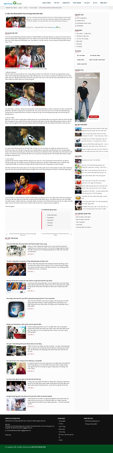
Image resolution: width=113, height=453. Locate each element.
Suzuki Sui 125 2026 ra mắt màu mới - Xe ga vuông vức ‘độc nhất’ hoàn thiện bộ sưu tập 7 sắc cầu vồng (95, 146)
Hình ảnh (103, 3)
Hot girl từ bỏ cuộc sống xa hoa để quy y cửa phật (24, 361)
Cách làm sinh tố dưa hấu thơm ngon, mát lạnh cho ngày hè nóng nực (94, 182)
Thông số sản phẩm (91, 424)
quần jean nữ (82, 64)
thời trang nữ (80, 222)
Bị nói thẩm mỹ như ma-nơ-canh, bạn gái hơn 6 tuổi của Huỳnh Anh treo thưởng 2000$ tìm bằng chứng (94, 188)
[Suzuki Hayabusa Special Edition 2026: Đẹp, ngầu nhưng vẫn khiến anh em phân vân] (78, 129)
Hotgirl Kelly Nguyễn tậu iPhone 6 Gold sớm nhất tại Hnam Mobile (29, 396)
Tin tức (26, 7)
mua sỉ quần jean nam (83, 217)
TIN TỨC (56, 3)
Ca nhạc (79, 46)
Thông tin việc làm (83, 36)
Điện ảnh (79, 41)
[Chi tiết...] (31, 254)
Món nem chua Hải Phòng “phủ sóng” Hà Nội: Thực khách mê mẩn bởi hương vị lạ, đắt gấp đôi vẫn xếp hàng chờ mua (94, 172)
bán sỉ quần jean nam (97, 60)
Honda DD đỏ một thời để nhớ (91, 160)
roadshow (50, 217)
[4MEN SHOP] (87, 97)
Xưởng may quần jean (84, 23)
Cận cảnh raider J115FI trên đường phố (93, 175)
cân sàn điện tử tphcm (83, 227)
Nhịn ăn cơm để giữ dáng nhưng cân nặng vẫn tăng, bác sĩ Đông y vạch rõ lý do (94, 167)
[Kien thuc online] (13, 3)
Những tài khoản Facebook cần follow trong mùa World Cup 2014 (29, 280)
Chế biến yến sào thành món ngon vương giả (94, 197)
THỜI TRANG (77, 3)
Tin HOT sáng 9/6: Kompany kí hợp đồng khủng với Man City (27, 261)
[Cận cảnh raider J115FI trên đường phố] (78, 177)
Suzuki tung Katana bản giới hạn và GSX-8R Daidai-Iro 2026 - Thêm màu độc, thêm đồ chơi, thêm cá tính (95, 136)
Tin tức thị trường (82, 38)
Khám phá (62, 429)
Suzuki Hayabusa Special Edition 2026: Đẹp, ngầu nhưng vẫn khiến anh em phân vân (95, 129)
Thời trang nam (82, 18)
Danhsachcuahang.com (92, 421)
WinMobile (80, 26)
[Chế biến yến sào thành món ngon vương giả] (78, 197)
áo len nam (81, 55)
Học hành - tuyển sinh (84, 33)
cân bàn (50, 223)
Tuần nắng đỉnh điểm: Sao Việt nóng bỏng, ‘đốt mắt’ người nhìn (95, 202)
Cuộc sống (62, 426)
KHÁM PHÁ (66, 3)
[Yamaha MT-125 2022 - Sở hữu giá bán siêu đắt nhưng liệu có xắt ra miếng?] (78, 192)
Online (20, 7)
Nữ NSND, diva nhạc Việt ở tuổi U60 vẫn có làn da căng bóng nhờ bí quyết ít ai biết (95, 208)
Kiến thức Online (12, 7)
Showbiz (79, 44)
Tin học (61, 423)
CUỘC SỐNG (46, 3)
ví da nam (79, 224)
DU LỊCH (87, 3)
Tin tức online (33, 7)
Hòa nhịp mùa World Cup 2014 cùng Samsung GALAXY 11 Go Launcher (31, 298)
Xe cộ (95, 3)
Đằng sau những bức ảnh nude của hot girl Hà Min (24, 324)
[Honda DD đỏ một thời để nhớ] (78, 161)
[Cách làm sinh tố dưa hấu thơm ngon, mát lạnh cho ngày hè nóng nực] (78, 182)
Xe (59, 437)
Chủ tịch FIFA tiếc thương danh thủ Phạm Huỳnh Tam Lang (55, 234)
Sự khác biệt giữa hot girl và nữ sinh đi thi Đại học (24, 379)
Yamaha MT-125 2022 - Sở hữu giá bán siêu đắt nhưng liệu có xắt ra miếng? (95, 192)
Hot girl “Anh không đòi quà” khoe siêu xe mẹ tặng (24, 344)
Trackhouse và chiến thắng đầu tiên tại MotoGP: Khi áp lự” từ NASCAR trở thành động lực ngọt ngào (94, 141)
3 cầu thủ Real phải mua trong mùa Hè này (50, 7)
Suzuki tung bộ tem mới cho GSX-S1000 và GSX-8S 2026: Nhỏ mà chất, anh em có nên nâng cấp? (95, 151)
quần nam (80, 60)
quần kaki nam (52, 215)
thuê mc (50, 225)
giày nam (50, 220)
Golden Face (81, 20)
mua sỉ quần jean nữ (82, 219)
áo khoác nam (95, 55)
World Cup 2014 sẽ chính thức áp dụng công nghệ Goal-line (22, 234)
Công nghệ (62, 421)
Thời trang (62, 432)
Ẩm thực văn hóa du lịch (66, 434)
